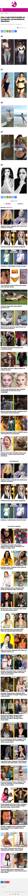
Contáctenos (3, 886)
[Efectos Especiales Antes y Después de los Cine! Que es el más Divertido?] (14, 402)
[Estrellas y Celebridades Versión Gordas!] (14, 257)
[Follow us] (26, 10)
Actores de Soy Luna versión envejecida (13, 247)
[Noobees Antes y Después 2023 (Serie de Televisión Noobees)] (14, 558)
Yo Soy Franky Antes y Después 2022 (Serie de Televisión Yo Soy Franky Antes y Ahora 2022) (14, 871)
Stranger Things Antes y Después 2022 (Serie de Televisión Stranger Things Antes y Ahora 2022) (14, 694)
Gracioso (9, 207)
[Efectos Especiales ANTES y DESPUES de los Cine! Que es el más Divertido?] (14, 423)
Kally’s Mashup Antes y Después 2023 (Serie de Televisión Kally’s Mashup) (12, 588)
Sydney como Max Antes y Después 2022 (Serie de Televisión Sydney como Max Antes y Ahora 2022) (13, 672)
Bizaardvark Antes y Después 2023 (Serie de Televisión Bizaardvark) (13, 609)
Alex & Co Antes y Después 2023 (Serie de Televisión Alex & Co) (14, 651)
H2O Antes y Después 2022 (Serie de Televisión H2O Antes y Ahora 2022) (12, 849)
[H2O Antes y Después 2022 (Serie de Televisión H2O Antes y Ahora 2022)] (14, 839)
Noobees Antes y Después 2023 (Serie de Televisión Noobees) (13, 568)
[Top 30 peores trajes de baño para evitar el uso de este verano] (14, 276)
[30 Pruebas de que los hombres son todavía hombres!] (14, 338)
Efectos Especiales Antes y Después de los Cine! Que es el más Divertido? (14, 412)
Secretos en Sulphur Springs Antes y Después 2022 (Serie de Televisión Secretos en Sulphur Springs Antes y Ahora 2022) (12, 718)
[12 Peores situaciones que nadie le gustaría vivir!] (14, 297)
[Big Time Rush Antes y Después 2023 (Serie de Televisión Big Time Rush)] (14, 620)
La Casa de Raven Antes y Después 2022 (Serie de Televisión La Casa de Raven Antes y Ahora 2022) (13, 783)
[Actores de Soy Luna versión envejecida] (14, 237)
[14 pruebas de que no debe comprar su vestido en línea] (14, 359)
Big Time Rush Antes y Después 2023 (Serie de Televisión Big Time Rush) (12, 630)
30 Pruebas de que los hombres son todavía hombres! (12, 348)
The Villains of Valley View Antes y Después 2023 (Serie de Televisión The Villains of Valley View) (12, 546)
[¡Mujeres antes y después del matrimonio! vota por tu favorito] (14, 217)
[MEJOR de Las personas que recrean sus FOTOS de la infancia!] (14, 317)
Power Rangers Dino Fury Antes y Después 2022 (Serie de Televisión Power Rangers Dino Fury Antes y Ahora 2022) (14, 805)
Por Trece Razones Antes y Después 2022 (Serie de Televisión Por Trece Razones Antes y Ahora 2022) (13, 740)
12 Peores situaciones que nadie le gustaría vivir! (11, 307)
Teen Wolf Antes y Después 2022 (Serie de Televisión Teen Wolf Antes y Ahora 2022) (14, 762)
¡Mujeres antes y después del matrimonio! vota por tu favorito (14, 226)
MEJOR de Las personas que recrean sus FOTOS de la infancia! (13, 327)
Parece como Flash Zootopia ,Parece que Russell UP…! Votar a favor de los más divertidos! (13, 454)
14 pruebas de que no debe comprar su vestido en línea (13, 369)
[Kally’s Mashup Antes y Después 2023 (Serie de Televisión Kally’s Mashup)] (14, 579)
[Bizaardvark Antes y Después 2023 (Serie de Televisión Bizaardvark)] (14, 599)
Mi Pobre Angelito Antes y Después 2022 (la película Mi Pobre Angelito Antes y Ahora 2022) (13, 828)
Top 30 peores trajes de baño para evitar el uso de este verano (13, 286)
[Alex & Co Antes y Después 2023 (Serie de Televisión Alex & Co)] (14, 641)
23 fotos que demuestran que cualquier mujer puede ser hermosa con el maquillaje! (13, 390)
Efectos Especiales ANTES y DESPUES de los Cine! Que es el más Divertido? (14, 433)
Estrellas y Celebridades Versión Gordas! (13, 266)
